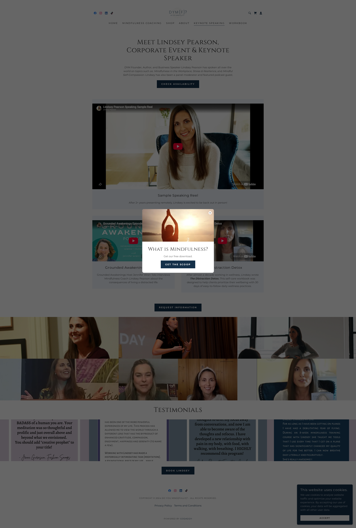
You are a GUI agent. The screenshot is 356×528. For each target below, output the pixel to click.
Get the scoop (178, 264)
